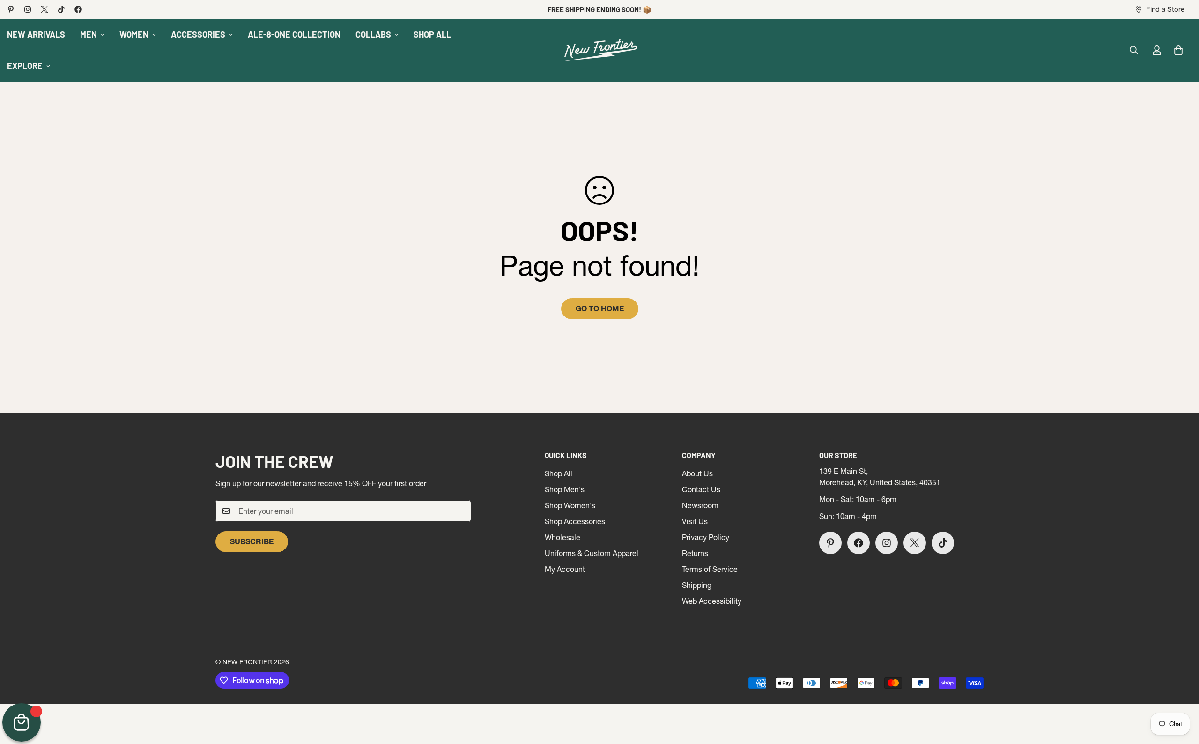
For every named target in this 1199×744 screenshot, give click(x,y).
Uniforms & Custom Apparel (591, 553)
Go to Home (600, 308)
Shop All (558, 473)
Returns (695, 553)
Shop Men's (565, 489)
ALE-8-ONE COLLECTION (294, 34)
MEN (88, 34)
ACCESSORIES (198, 34)
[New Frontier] (599, 50)
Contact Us (701, 489)
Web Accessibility (711, 601)
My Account (565, 569)
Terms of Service (710, 569)
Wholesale (562, 537)
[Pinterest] (11, 9)
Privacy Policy (705, 537)
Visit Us (695, 521)
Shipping (696, 585)
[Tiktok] (61, 9)
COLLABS (373, 34)
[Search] (1134, 50)
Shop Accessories (575, 521)
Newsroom (700, 505)
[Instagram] (27, 9)
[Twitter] (44, 9)
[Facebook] (78, 9)
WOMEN (133, 34)
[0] (1178, 50)
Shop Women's (570, 505)
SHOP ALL (432, 34)
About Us (697, 473)
